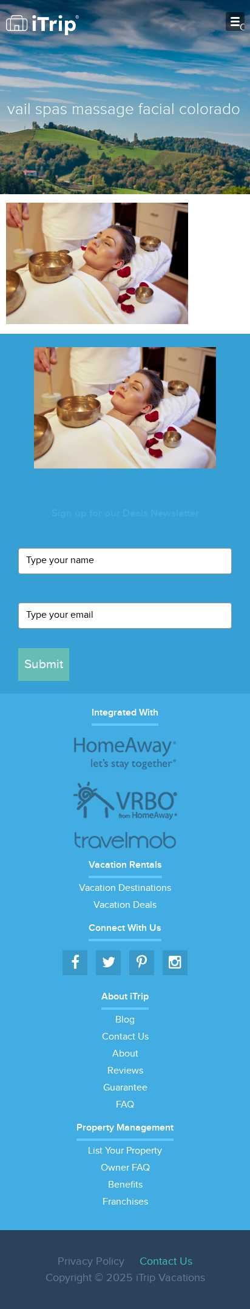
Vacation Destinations (125, 888)
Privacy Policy (91, 1261)
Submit (43, 664)
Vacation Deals (125, 905)
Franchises (125, 1202)
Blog (125, 1020)
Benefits (125, 1185)
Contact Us (125, 1037)
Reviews (125, 1071)
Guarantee (125, 1088)
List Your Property (125, 1151)
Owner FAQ (125, 1168)
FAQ (125, 1105)
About (125, 1054)
